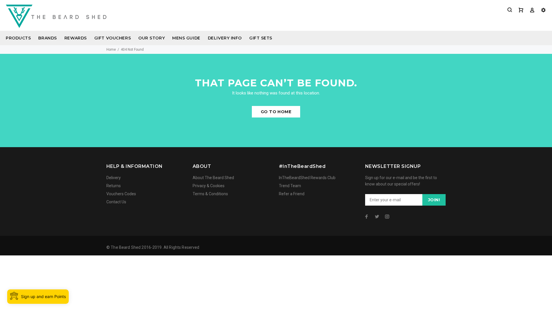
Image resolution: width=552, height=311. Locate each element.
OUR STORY (151, 38)
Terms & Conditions (210, 193)
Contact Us (116, 202)
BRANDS (47, 38)
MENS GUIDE (186, 38)
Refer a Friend (291, 193)
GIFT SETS (260, 38)
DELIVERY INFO (225, 38)
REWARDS (75, 38)
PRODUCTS (18, 38)
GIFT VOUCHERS (112, 38)
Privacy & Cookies (209, 185)
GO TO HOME (276, 111)
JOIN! (434, 199)
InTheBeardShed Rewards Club (307, 177)
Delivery (113, 177)
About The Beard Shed (213, 177)
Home (111, 50)
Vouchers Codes (121, 193)
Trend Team (290, 185)
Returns (113, 185)
